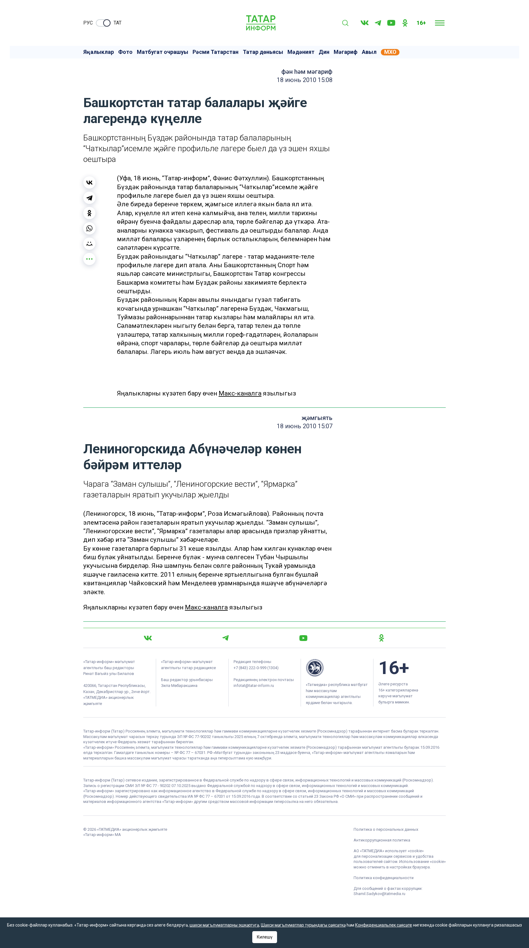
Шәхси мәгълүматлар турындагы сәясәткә (303, 925)
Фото (125, 52)
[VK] (365, 22)
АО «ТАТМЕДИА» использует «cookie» (389, 851)
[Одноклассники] (89, 213)
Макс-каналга (240, 393)
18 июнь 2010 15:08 (304, 80)
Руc (88, 23)
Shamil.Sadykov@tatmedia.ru (379, 893)
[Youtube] (391, 23)
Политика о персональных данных (386, 829)
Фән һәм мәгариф (306, 71)
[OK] (405, 23)
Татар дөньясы (263, 52)
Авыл (369, 52)
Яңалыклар (98, 52)
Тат (118, 23)
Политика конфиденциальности (384, 877)
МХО (390, 52)
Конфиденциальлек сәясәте (383, 925)
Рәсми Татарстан (215, 52)
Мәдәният (300, 52)
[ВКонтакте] (89, 182)
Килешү (264, 937)
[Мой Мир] (89, 244)
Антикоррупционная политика (382, 840)
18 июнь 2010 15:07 (304, 426)
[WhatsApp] (89, 228)
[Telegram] (378, 23)
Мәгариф (346, 52)
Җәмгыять (317, 418)
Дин (324, 52)
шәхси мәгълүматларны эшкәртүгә (224, 925)
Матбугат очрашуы (162, 52)
